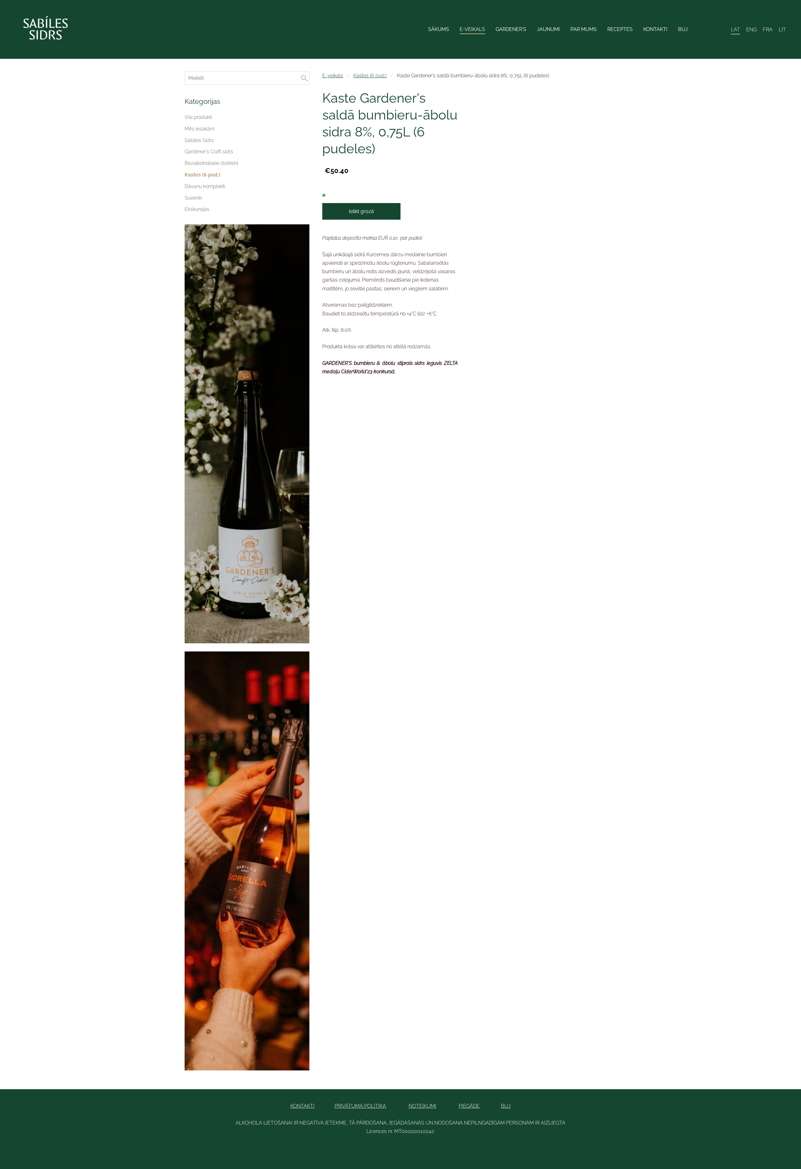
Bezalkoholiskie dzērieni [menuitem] (211, 163)
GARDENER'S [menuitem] (511, 29)
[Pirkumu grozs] (721, 30)
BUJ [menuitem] (683, 29)
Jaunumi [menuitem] (548, 29)
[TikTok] (407, 1148)
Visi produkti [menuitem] (198, 117)
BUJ (506, 1106)
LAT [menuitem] (735, 30)
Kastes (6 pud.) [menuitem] (202, 175)
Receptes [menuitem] (620, 29)
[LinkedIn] (393, 1148)
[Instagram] (421, 1148)
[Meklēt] (707, 30)
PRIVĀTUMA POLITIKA (360, 1106)
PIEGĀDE (469, 1106)
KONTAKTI (302, 1106)
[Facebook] (380, 1148)
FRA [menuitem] (768, 30)
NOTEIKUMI (422, 1106)
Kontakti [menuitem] (655, 29)
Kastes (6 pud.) (370, 76)
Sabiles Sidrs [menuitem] (199, 140)
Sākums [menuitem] (438, 29)
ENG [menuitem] (751, 30)
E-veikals (332, 76)
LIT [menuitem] (782, 30)
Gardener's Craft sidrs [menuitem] (209, 152)
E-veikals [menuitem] (472, 29)
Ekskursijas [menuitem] (197, 209)
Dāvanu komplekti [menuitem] (205, 186)
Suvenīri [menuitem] (193, 198)
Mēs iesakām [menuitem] (200, 129)
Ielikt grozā (361, 211)
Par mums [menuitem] (583, 29)
